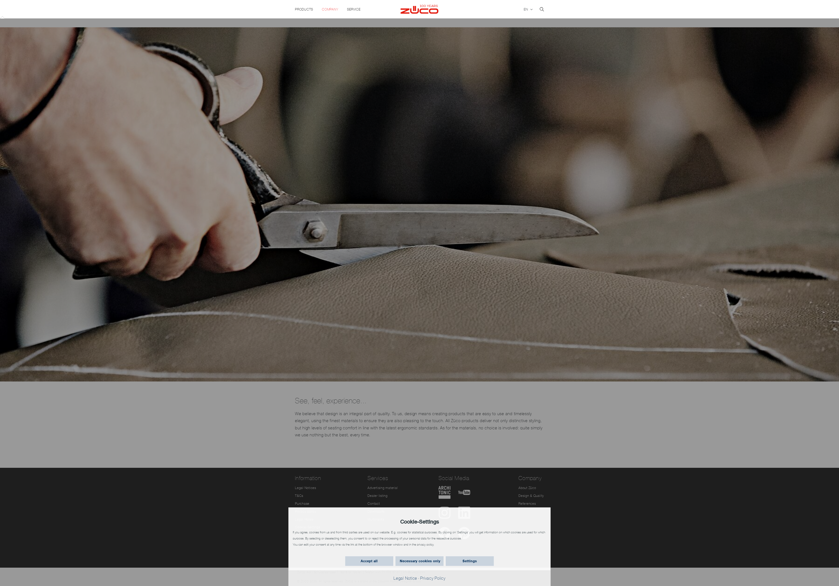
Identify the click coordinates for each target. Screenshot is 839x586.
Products (304, 9)
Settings (470, 561)
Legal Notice (405, 578)
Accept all (369, 561)
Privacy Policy (433, 578)
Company (330, 9)
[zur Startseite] (419, 9)
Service (353, 9)
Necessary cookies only (420, 561)
